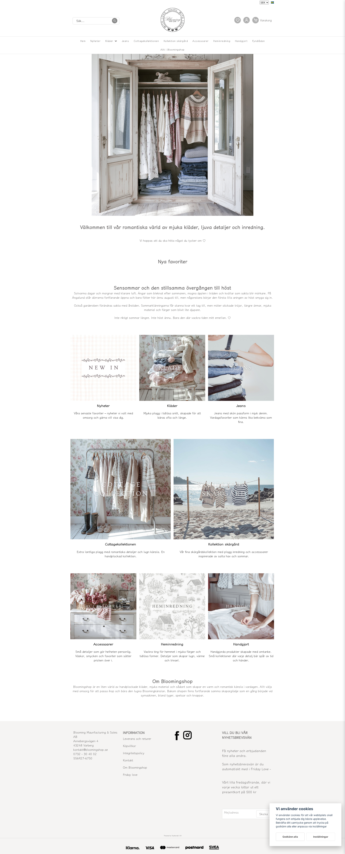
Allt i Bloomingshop (172, 49)
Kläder (109, 41)
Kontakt (128, 760)
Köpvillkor (129, 746)
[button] (272, 2)
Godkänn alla (290, 836)
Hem (83, 41)
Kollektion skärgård (176, 41)
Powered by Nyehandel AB (172, 836)
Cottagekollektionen (146, 41)
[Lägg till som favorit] (237, 20)
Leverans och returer (137, 738)
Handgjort (241, 41)
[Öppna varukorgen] (263, 20)
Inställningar (320, 836)
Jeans (125, 41)
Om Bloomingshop (135, 767)
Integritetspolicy (133, 753)
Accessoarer (200, 41)
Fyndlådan (258, 41)
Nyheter (95, 41)
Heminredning (221, 41)
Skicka (263, 814)
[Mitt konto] (246, 20)
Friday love (130, 774)
